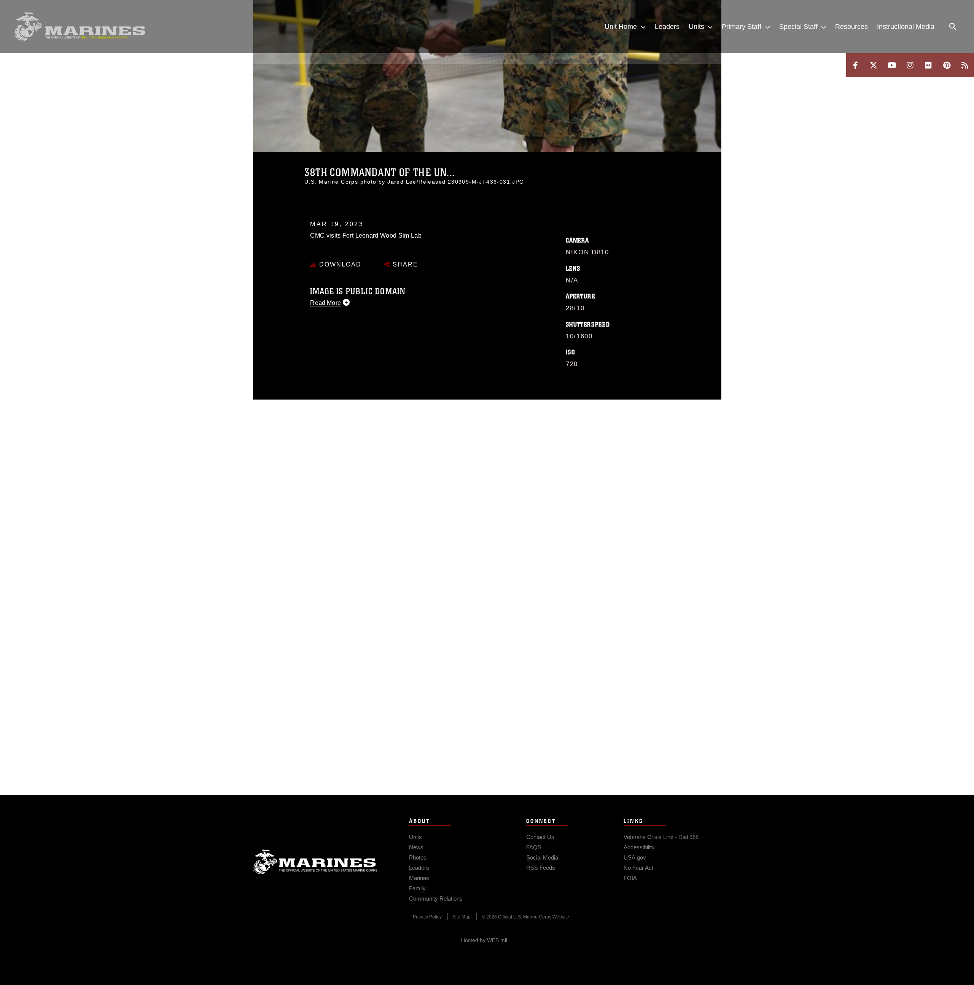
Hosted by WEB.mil (484, 940)
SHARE (404, 264)
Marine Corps (315, 862)
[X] (873, 65)
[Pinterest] (946, 65)
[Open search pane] (953, 26)
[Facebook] (855, 65)
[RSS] (965, 65)
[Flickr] (928, 65)
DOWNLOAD (339, 264)
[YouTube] (892, 65)
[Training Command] (79, 26)
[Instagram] (910, 65)
